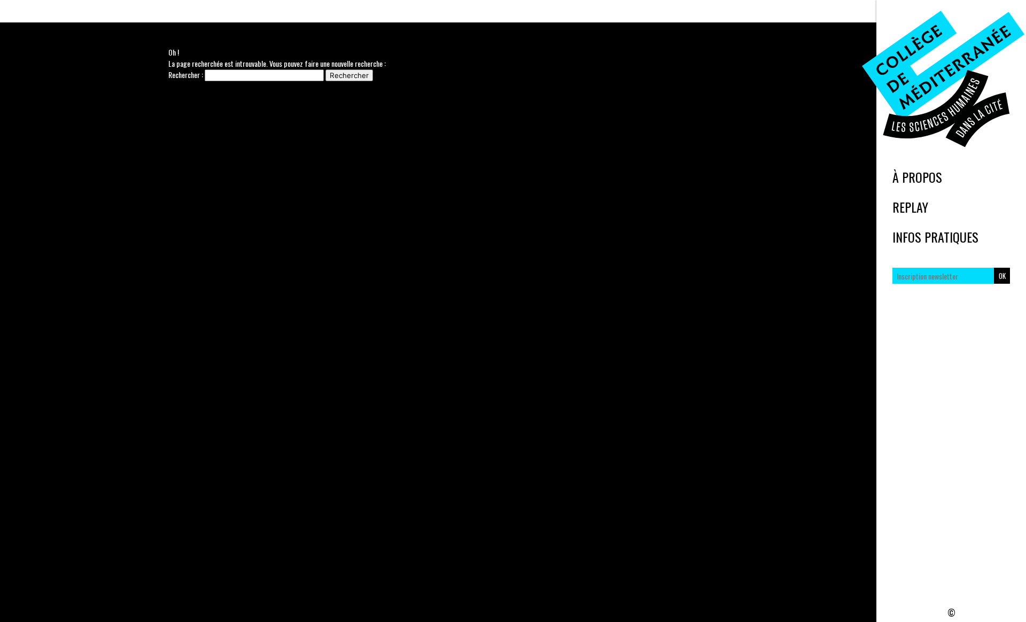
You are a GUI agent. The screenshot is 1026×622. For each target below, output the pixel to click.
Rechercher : (185, 74)
